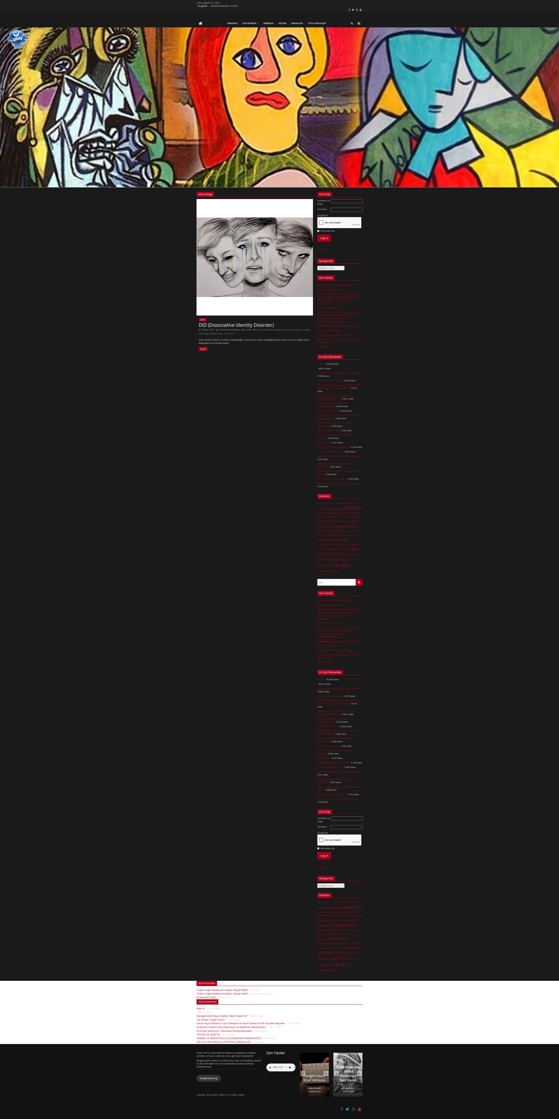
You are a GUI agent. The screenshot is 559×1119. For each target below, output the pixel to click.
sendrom (353, 560)
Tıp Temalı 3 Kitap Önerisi (329, 380)
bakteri (324, 508)
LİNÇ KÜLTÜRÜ (324, 347)
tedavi (325, 566)
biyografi (336, 516)
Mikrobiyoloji (327, 544)
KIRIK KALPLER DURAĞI (222, 6)
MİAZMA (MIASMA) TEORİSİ (330, 289)
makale (338, 539)
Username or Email (323, 202)
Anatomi (321, 503)
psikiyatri (213, 333)
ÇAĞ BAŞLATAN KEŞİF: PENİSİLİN (333, 447)
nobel (355, 544)
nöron (343, 549)
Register (321, 249)
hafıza (355, 531)
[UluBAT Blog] (201, 23)
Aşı (356, 503)
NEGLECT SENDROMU (328, 430)
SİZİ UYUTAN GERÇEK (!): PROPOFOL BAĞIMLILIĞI (223, 1042)
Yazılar (282, 23)
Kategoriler (249, 23)
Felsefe (347, 521)
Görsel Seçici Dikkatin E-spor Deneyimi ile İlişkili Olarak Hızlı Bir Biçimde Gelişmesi (241, 1023)
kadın (352, 535)
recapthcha (322, 215)
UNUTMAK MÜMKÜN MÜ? (330, 451)
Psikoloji (331, 553)
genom (347, 531)
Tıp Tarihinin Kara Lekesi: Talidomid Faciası (337, 483)
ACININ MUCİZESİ (206, 997)
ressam (357, 554)
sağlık (339, 559)
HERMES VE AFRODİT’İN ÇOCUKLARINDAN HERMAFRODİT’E (229, 1038)
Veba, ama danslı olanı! (328, 330)
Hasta (321, 535)
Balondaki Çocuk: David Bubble (314, 1075)
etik (337, 521)
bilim (352, 508)
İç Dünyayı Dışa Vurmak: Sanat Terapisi (335, 335)
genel (329, 526)
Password (322, 209)
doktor (327, 521)
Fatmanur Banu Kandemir (229, 329)
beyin (258, 329)
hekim (345, 535)
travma (231, 333)
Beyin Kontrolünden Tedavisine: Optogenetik (338, 456)
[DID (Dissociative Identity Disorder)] (255, 200)
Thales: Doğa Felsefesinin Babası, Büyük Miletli (222, 990)
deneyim (285, 329)
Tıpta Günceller (317, 23)
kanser (322, 540)
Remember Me (327, 230)
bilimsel (323, 513)
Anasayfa (232, 23)
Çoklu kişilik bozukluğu (271, 329)
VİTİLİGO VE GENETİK (327, 410)
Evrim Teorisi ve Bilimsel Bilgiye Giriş (334, 285)
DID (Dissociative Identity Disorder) (236, 325)
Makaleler (297, 23)
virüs (337, 571)
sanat (323, 559)
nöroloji (334, 548)
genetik (345, 526)
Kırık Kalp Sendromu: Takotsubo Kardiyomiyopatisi (224, 1031)
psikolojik (347, 554)
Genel (202, 319)
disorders (298, 329)
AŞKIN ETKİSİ (323, 442)
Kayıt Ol (321, 364)
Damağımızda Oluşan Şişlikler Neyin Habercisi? (339, 373)
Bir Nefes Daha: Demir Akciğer (331, 478)
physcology (203, 333)
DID (291, 329)
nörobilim (322, 549)
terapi (220, 333)
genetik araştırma (329, 531)
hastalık (306, 329)
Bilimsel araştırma (341, 513)
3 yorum (248, 329)
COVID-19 (350, 516)
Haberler (268, 23)
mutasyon (344, 544)
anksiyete (331, 503)
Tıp (225, 333)
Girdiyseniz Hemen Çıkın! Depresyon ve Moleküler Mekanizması (231, 1027)
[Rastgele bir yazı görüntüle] (358, 23)
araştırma (344, 503)
